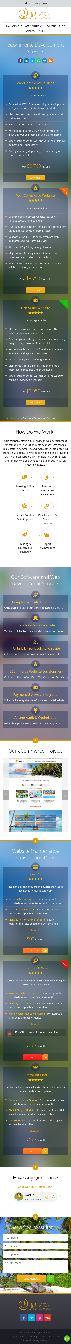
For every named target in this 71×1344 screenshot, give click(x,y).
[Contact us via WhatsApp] (45, 950)
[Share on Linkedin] (26, 60)
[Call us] (46, 1197)
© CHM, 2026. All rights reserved (35, 1332)
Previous (6, 795)
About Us (50, 26)
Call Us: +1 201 (35, 3)
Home (5, 418)
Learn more (36, 178)
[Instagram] (39, 1317)
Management (14, 26)
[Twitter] (31, 1317)
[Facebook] (23, 1317)
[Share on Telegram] (44, 60)
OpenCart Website (35, 307)
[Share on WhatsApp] (38, 60)
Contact (31, 30)
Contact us (32, 950)
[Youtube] (47, 1317)
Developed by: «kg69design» (35, 1340)
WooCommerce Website (35, 195)
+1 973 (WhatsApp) (24, 1336)
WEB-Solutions (33, 26)
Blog (62, 26)
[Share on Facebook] (20, 60)
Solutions (15, 418)
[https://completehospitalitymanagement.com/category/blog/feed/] (50, 60)
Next (65, 795)
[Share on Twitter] (32, 60)
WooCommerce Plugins (35, 83)
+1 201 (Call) (50, 1336)
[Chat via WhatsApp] (53, 1197)
